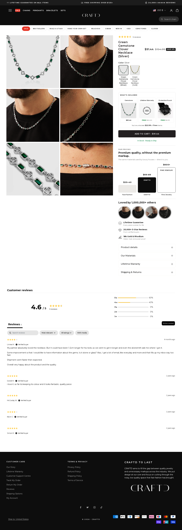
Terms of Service (75, 480)
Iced (129, 29)
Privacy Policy (74, 467)
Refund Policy (74, 471)
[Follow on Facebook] (80, 507)
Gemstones (141, 29)
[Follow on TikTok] (101, 507)
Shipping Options (14, 493)
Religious (95, 29)
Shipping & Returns (131, 272)
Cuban (108, 29)
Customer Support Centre (18, 476)
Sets (63, 10)
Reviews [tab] (15, 324)
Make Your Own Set (77, 29)
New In (119, 29)
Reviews (10, 489)
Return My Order (14, 485)
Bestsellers (39, 29)
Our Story (10, 467)
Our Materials (128, 255)
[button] (133, 297)
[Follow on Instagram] (94, 507)
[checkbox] (82, 332)
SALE (17, 10)
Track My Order (13, 480)
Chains (26, 10)
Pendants (38, 10)
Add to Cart (147, 134)
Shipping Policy (75, 476)
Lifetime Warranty (130, 264)
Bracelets (52, 10)
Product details (129, 247)
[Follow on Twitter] (87, 507)
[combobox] (170, 19)
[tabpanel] (91, 384)
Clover (154, 29)
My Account (12, 498)
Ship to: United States (18, 519)
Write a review (168, 323)
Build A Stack (56, 29)
